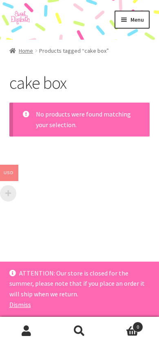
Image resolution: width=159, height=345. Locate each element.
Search (79, 331)
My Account (26, 331)
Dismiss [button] (20, 304)
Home (26, 50)
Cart (122, 324)
